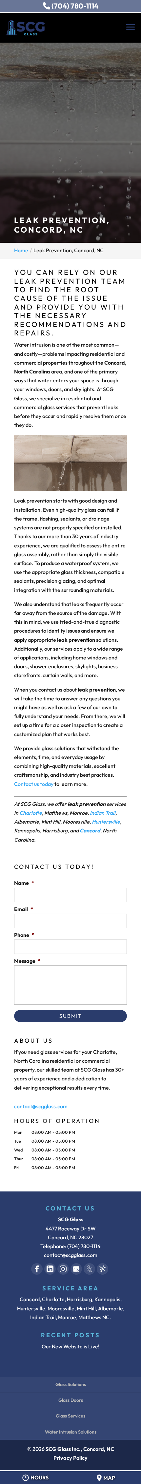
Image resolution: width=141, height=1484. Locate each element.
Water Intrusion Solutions (70, 1432)
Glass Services (70, 1416)
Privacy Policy (70, 1458)
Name (24, 883)
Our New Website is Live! (70, 1346)
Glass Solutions (70, 1384)
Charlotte (30, 812)
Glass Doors (70, 1400)
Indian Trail (102, 812)
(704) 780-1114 (74, 5)
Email (23, 909)
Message (27, 961)
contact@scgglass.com (41, 1106)
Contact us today (33, 784)
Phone (24, 935)
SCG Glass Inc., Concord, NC (80, 1449)
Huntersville (106, 821)
